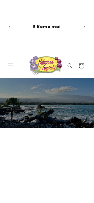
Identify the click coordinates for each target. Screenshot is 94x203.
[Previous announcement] (9, 27)
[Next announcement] (84, 27)
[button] (10, 66)
